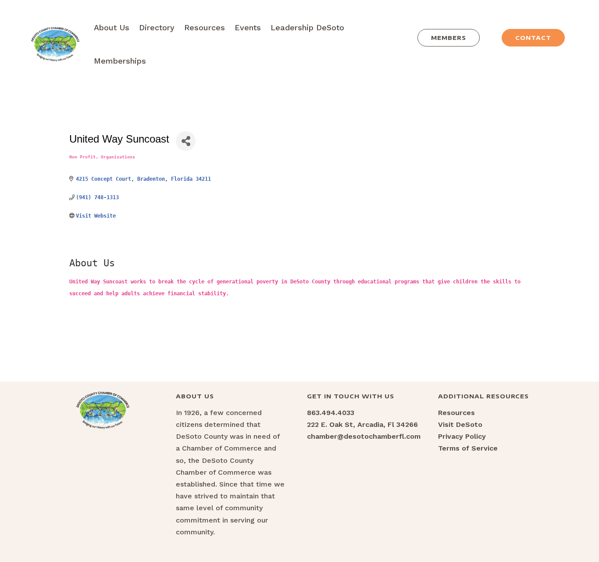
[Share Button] (186, 141)
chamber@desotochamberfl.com (364, 436)
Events (248, 27)
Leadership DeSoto (307, 27)
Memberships (120, 60)
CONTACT (533, 37)
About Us (111, 27)
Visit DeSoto (460, 424)
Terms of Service (468, 448)
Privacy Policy (462, 436)
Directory (157, 27)
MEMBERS (448, 37)
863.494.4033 (330, 412)
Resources (204, 27)
